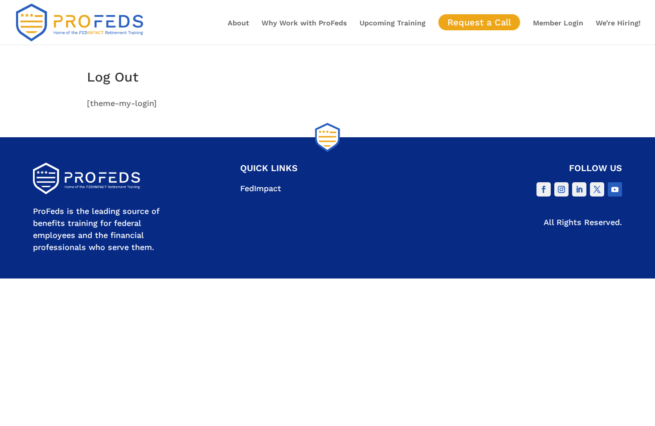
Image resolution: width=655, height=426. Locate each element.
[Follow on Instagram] (561, 189)
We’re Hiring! (618, 23)
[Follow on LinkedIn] (579, 189)
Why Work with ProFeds (304, 23)
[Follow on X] (597, 189)
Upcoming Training (393, 23)
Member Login (558, 23)
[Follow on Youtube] (615, 189)
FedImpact (260, 188)
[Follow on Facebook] (543, 189)
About (238, 23)
